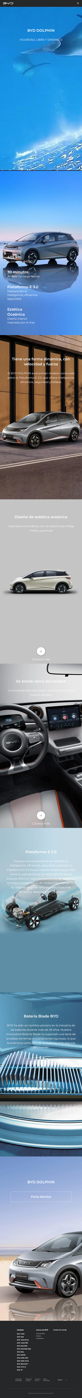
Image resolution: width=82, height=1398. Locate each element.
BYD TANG (21, 1334)
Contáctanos (40, 1338)
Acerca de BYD (40, 1333)
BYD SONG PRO (22, 1358)
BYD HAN (20, 1337)
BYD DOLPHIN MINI (24, 1349)
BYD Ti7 (20, 1370)
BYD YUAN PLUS (23, 1340)
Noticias (38, 1336)
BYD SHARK (21, 1355)
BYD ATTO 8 (21, 1367)
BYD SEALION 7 (22, 1364)
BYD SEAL (20, 1352)
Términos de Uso (37, 1379)
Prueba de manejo (60, 1330)
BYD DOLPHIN (22, 1346)
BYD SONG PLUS (23, 1361)
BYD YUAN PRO (22, 1343)
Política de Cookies (29, 1379)
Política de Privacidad (18, 1379)
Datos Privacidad (46, 1379)
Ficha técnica (41, 1196)
